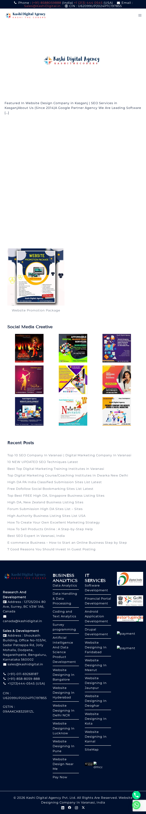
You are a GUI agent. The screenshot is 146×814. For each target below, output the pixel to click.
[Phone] (136, 795)
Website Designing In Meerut (96, 665)
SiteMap (92, 749)
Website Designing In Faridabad (96, 647)
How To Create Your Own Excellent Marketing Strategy (53, 522)
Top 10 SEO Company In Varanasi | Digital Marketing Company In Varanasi (69, 455)
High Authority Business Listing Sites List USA (46, 516)
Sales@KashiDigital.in (42, 6)
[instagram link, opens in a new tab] (76, 807)
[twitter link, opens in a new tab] (83, 807)
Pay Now (60, 777)
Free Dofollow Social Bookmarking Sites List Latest (50, 489)
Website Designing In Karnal (96, 736)
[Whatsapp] (136, 805)
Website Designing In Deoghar (96, 701)
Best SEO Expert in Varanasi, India (36, 536)
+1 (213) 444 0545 (88, 3)
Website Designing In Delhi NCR (64, 710)
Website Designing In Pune (64, 746)
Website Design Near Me (63, 764)
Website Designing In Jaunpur (96, 683)
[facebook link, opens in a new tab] (69, 807)
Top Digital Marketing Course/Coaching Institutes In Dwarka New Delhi (67, 475)
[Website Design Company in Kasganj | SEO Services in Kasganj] (73, 61)
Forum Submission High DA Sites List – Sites (45, 509)
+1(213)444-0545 (21, 683)
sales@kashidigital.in (25, 664)
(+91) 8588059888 (46, 3)
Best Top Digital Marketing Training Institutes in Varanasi (55, 469)
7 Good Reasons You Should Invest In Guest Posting (51, 549)
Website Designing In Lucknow (64, 728)
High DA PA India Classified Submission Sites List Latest (54, 482)
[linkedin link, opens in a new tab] (62, 807)
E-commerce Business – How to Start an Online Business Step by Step (67, 542)
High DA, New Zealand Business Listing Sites (45, 502)
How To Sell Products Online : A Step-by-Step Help (50, 529)
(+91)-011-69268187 (22, 674)
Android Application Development (96, 616)
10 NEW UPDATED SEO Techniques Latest (42, 462)
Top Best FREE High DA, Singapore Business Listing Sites (56, 495)
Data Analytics (65, 585)
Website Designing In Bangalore (64, 675)
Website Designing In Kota (96, 718)
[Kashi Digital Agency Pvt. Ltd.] (25, 15)
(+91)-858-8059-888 (23, 679)
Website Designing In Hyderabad (64, 692)
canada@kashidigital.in (22, 621)
